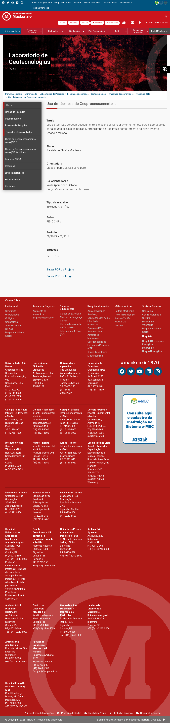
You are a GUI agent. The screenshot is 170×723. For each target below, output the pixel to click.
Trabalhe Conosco (123, 713)
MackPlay (73, 23)
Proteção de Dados (71, 713)
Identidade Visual (97, 713)
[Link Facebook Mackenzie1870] (3, 2)
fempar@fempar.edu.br (45, 671)
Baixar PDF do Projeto (60, 269)
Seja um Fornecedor (150, 713)
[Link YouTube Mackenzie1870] (12, 2)
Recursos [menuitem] (10, 166)
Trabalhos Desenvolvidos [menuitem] (19, 132)
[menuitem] (41, 2)
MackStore (98, 23)
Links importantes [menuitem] (14, 172)
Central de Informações (41, 713)
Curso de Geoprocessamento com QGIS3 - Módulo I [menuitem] (20, 151)
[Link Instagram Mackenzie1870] (22, 2)
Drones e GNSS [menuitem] (13, 159)
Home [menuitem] (9, 105)
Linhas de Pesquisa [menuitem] (15, 112)
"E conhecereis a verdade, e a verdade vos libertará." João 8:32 (129, 719)
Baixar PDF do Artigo (59, 276)
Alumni (62, 23)
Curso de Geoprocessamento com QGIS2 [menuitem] (20, 141)
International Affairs (157, 23)
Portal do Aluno (112, 23)
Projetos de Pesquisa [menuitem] (16, 125)
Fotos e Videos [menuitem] (12, 179)
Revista (85, 23)
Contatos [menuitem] (10, 186)
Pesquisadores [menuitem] (13, 118)
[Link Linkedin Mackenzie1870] (17, 2)
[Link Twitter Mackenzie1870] (8, 2)
